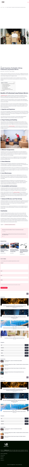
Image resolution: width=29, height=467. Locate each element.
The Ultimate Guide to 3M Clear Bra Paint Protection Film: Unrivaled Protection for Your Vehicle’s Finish (14, 234)
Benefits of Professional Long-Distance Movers (8, 83)
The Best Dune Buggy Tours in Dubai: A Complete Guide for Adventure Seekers (16, 364)
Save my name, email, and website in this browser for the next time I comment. (11, 284)
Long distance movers (4, 95)
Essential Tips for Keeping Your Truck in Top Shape (4, 250)
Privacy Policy (3, 455)
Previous (4, 231)
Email (1, 275)
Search (27, 294)
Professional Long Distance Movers (10, 224)
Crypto (14, 304)
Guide (13, 410)
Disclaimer (2, 456)
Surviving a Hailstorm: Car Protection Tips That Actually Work (14, 250)
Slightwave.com (6, 450)
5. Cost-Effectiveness (5, 87)
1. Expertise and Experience (6, 84)
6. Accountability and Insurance (6, 88)
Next (2, 236)
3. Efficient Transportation (6, 86)
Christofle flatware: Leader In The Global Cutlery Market (13, 360)
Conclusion (3, 90)
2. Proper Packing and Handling (6, 85)
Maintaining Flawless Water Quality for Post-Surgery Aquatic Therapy (14, 327)
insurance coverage (16, 192)
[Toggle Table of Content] (14, 82)
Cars (1, 66)
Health (16, 410)
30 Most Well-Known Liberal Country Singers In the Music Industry (15, 368)
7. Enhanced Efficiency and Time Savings (8, 89)
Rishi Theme (20, 464)
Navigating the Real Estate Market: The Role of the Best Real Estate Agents (12, 229)
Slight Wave (13, 464)
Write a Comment (12, 71)
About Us (2, 458)
